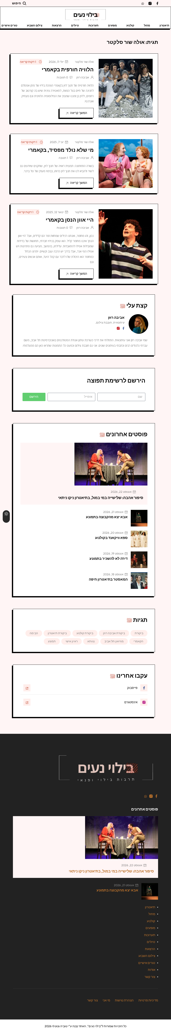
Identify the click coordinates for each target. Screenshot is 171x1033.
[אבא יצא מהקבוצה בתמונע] (139, 518)
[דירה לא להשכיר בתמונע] (139, 559)
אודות (151, 970)
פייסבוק (132, 688)
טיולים (75, 25)
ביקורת (139, 633)
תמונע (52, 641)
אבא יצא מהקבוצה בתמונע (107, 517)
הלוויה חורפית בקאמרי (68, 69)
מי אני (106, 1000)
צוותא (91, 641)
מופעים (112, 25)
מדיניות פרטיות (148, 1000)
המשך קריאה (78, 113)
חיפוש (16, 3)
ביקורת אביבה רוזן (114, 633)
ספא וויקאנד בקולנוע (111, 537)
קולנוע (130, 25)
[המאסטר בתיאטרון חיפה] (139, 580)
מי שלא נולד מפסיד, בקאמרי (61, 150)
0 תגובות (62, 77)
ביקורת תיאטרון (57, 633)
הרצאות (57, 25)
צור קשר (150, 977)
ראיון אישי (71, 641)
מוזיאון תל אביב (114, 641)
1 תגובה (63, 158)
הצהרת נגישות (124, 1000)
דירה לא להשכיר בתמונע (108, 558)
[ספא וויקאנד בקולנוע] (139, 539)
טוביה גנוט (61, 1026)
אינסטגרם (130, 702)
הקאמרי (138, 641)
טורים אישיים (146, 963)
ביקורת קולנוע (85, 633)
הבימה (34, 633)
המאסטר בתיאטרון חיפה (108, 579)
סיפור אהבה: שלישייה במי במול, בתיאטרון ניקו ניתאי (100, 497)
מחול (147, 25)
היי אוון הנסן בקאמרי (70, 219)
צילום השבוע (34, 25)
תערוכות (93, 25)
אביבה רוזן (82, 77)
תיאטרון (164, 25)
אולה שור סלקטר (84, 61)
